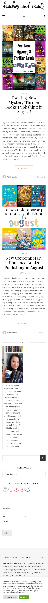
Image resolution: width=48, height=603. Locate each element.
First (4, 516)
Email (6, 521)
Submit (7, 533)
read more (24, 168)
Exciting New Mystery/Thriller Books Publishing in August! (24, 104)
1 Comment (41, 332)
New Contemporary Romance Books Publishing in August (24, 262)
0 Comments (40, 177)
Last (26, 516)
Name (6, 508)
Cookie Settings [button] (10, 597)
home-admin (12, 177)
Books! (24, 93)
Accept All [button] (23, 597)
